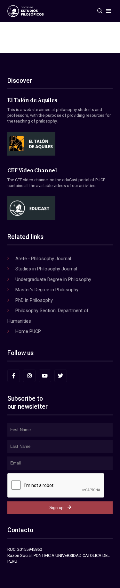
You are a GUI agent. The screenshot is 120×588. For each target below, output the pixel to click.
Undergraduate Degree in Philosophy (53, 279)
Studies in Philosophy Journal (46, 269)
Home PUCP (28, 331)
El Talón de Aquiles (32, 100)
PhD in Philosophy (34, 300)
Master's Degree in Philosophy (46, 290)
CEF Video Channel (32, 170)
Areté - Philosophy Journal (43, 258)
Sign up (56, 507)
